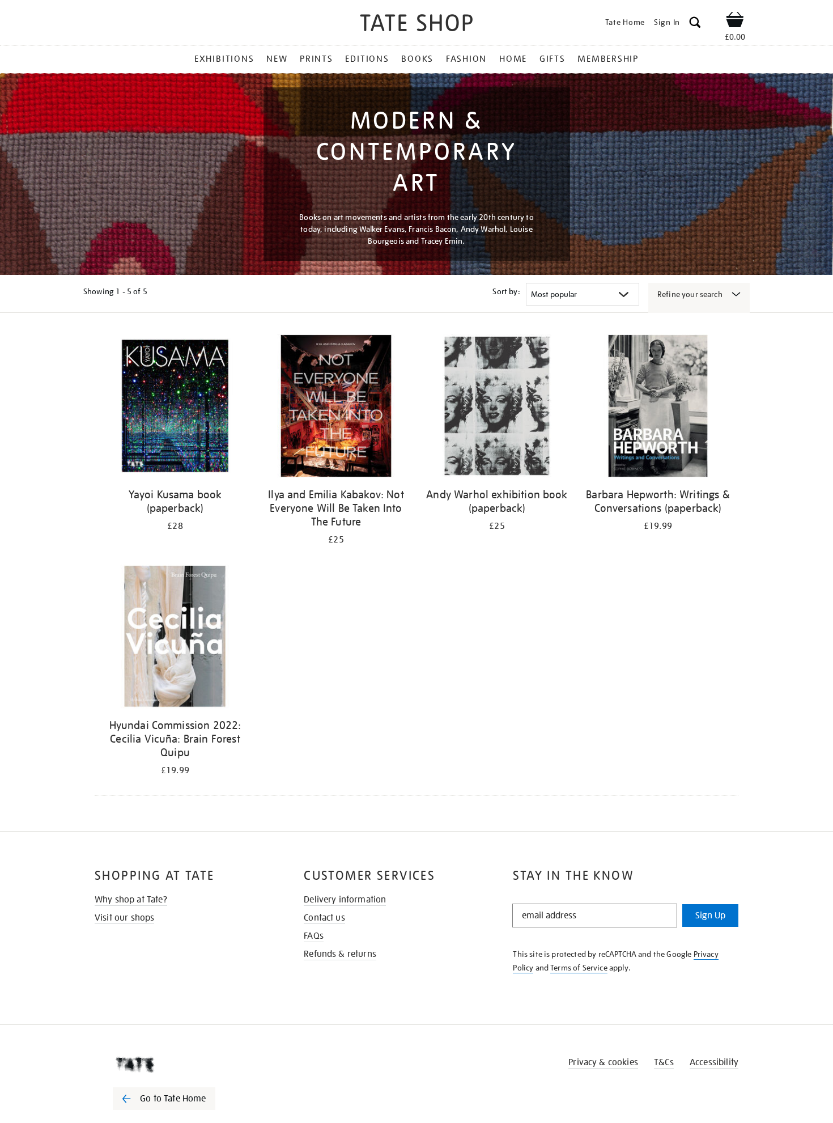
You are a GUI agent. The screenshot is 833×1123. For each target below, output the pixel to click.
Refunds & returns (340, 954)
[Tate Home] (184, 1064)
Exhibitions (224, 59)
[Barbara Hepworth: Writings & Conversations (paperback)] (658, 408)
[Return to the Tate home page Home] (416, 24)
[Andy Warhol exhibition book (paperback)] (497, 408)
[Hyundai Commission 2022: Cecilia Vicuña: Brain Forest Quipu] (175, 639)
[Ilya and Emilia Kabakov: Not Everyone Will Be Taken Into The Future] (336, 408)
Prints (316, 59)
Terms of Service (578, 968)
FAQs (314, 936)
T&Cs (664, 1062)
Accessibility (714, 1062)
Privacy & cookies (603, 1062)
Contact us (324, 917)
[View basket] (734, 21)
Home (513, 59)
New (276, 59)
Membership (608, 59)
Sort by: (506, 291)
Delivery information (345, 899)
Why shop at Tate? (131, 899)
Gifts (552, 59)
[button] (695, 24)
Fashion (466, 59)
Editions (367, 59)
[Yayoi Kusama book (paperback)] (175, 408)
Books (417, 59)
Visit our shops (124, 917)
